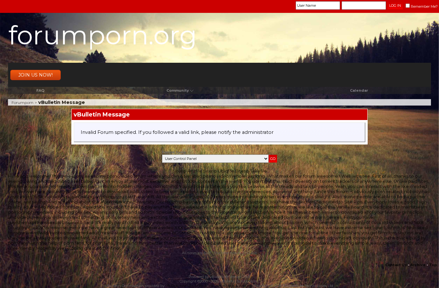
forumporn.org (102, 35)
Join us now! (35, 75)
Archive (418, 265)
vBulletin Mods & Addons (230, 285)
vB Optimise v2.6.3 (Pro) (186, 285)
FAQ (40, 90)
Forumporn (22, 102)
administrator (257, 132)
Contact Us (396, 265)
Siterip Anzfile (187, 170)
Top (433, 265)
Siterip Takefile (251, 170)
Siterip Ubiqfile (218, 170)
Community (177, 90)
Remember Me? (424, 6)
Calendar (359, 90)
